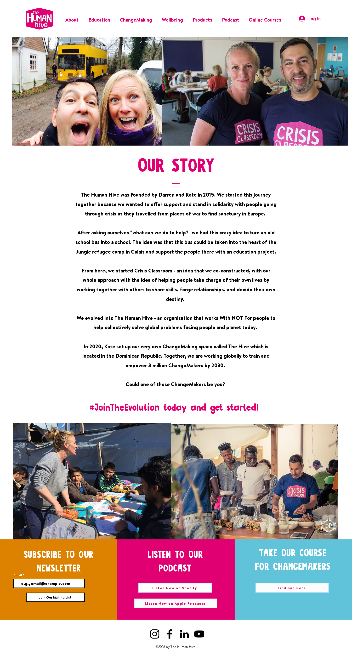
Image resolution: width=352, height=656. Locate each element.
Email (18, 575)
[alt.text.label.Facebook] (169, 634)
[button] (73, 19)
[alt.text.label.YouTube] (199, 634)
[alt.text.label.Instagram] (154, 634)
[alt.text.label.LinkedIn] (184, 634)
